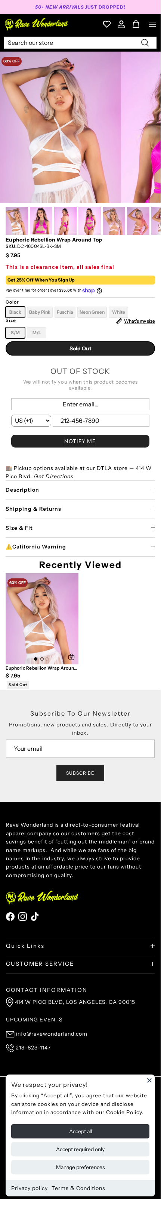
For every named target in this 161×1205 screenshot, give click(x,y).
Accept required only (80, 1149)
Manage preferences (80, 1167)
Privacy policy (29, 1188)
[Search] (144, 42)
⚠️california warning (36, 546)
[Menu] (152, 24)
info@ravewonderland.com (51, 1033)
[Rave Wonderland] (36, 24)
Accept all (80, 1131)
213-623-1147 (33, 1047)
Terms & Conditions (78, 1188)
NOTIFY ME (80, 441)
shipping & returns (33, 508)
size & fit (19, 528)
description (22, 489)
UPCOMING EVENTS (34, 1019)
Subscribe (80, 773)
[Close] (149, 1080)
